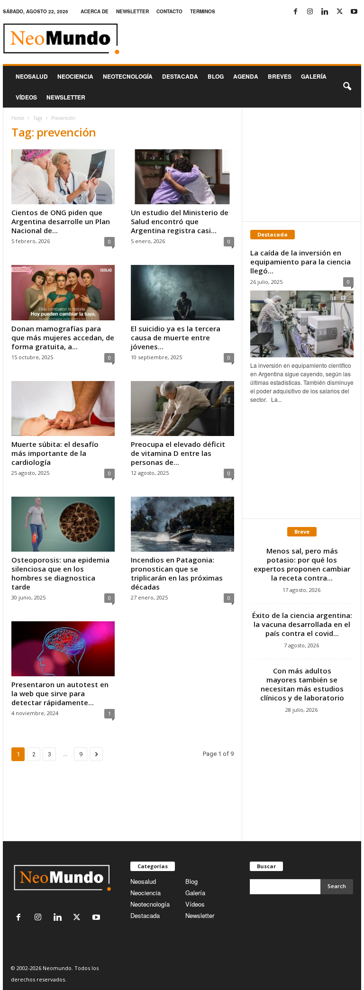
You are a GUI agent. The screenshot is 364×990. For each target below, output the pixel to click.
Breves (279, 76)
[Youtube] (354, 11)
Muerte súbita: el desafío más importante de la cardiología (55, 453)
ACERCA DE (95, 11)
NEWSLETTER (132, 11)
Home (17, 118)
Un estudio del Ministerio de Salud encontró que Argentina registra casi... (179, 221)
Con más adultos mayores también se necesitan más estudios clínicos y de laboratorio (302, 684)
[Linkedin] (324, 11)
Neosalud (32, 76)
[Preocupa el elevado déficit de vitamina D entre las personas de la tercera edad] (182, 408)
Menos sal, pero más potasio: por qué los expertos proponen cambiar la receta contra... (302, 564)
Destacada (180, 76)
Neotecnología (150, 903)
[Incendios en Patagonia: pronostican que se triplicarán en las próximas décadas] (182, 524)
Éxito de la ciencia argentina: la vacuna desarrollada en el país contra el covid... (302, 624)
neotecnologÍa (128, 76)
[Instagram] (310, 11)
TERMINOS (202, 11)
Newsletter (199, 915)
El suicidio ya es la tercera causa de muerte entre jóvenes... (175, 337)
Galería (314, 76)
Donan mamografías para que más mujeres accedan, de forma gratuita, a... (62, 337)
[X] (339, 11)
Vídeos (26, 97)
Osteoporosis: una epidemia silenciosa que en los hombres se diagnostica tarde (60, 573)
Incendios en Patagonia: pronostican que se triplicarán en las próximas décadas (177, 573)
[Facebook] (295, 11)
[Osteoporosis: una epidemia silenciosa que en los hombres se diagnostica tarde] (63, 524)
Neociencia (75, 76)
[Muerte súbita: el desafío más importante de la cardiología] (63, 408)
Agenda (245, 76)
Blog (216, 76)
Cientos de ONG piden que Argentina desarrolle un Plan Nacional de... (60, 221)
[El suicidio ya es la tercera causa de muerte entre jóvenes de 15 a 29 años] (182, 292)
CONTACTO (169, 11)
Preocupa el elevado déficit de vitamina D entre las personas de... (178, 453)
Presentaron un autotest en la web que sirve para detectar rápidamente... (60, 693)
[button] (347, 86)
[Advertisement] (302, 164)
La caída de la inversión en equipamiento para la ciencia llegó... (300, 261)
